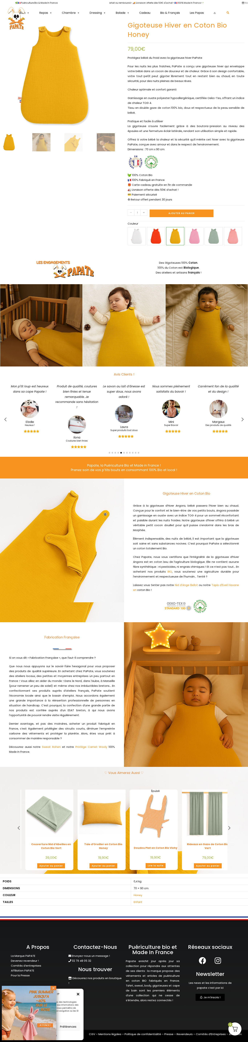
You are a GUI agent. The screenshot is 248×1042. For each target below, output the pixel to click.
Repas (43, 13)
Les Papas (197, 13)
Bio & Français (170, 13)
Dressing (96, 13)
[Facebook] (202, 971)
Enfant (138, 912)
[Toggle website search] (228, 12)
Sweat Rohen (51, 757)
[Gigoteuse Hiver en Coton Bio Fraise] (156, 236)
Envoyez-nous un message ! (90, 966)
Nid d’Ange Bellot (187, 595)
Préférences (68, 1027)
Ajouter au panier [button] (51, 876)
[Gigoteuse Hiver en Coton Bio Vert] (213, 236)
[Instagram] (218, 971)
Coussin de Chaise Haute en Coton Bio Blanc (155, 856)
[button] (78, 994)
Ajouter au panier (181, 213)
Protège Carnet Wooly (91, 757)
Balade (120, 13)
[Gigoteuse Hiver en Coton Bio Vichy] (233, 236)
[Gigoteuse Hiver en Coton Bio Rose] (194, 236)
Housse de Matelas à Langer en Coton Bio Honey (207, 856)
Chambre (69, 13)
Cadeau (144, 13)
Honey (138, 906)
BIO (170, 582)
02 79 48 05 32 (81, 971)
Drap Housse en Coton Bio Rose (103, 855)
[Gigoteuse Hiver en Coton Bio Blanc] (136, 236)
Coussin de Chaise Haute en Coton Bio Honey (51, 856)
